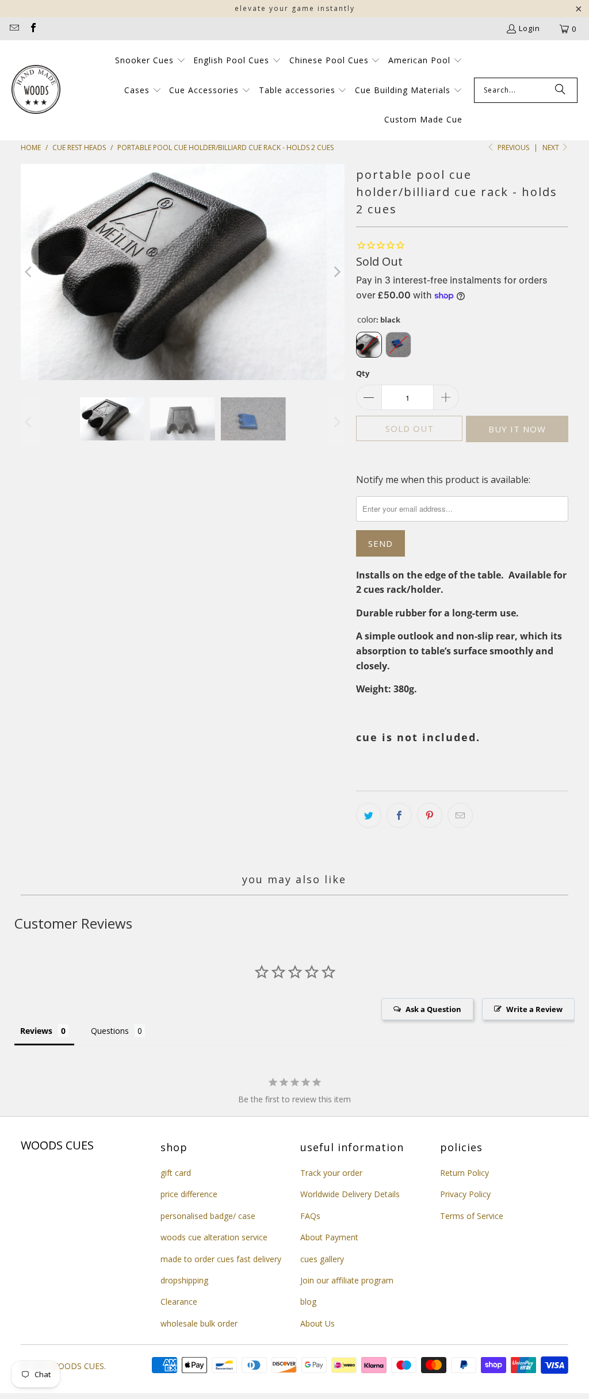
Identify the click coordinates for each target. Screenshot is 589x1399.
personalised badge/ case (207, 1215)
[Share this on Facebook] (399, 815)
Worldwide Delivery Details (350, 1194)
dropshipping (184, 1280)
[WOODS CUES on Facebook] (32, 29)
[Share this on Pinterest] (429, 815)
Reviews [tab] (36, 1030)
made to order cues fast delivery (220, 1259)
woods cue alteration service (213, 1237)
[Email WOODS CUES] (14, 29)
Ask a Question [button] (433, 1009)
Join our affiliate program (346, 1280)
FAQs (310, 1215)
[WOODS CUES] (36, 90)
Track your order (331, 1172)
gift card (175, 1172)
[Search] (560, 90)
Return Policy (464, 1172)
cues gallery (322, 1259)
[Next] (336, 272)
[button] (150, 61)
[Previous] (29, 272)
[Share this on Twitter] (368, 815)
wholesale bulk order (199, 1323)
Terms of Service (471, 1215)
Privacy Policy (465, 1194)
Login (529, 28)
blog (308, 1301)
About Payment (329, 1237)
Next (551, 147)
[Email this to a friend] (460, 815)
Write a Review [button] (534, 1009)
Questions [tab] (110, 1030)
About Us (317, 1323)
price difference (188, 1194)
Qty (362, 373)
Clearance (178, 1301)
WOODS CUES (77, 1365)
